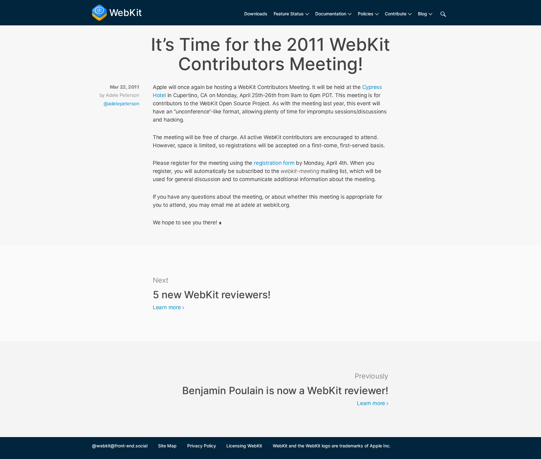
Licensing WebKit (244, 445)
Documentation (330, 13)
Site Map (167, 445)
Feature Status (289, 13)
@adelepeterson (121, 104)
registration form (274, 163)
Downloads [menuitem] (255, 13)
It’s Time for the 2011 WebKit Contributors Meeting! (270, 54)
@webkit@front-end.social (119, 445)
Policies (366, 13)
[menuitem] (291, 13)
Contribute (395, 13)
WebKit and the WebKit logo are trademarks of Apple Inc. (332, 445)
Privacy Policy (201, 445)
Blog (422, 13)
